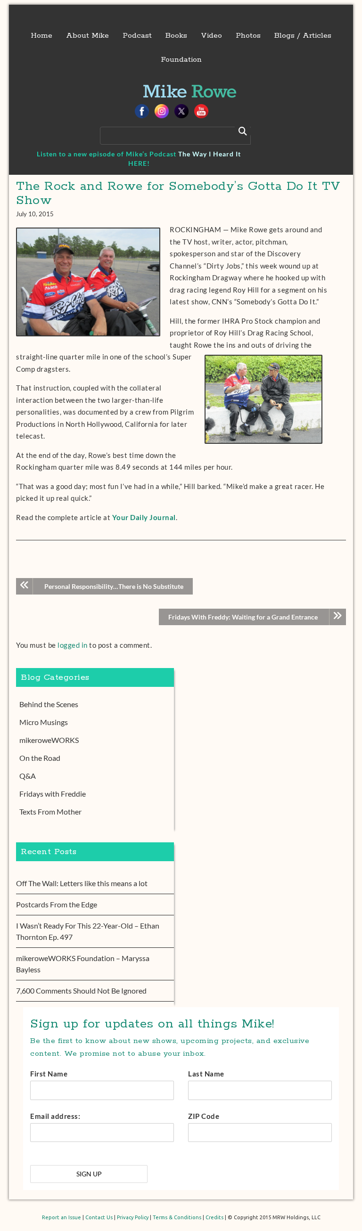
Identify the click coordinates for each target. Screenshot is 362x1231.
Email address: (55, 1116)
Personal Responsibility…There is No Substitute (113, 586)
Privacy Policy (132, 1217)
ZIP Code (203, 1116)
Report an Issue (61, 1217)
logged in (73, 645)
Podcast (137, 36)
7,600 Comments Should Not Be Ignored (81, 990)
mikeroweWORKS (49, 739)
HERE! (139, 163)
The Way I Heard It (209, 154)
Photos (248, 36)
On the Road (39, 757)
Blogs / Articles (302, 36)
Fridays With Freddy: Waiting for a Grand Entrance (243, 617)
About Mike (87, 36)
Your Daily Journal (144, 517)
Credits (214, 1217)
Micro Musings (43, 721)
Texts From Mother (50, 811)
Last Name (206, 1073)
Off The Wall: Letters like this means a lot (82, 883)
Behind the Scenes (48, 704)
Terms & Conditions (177, 1217)
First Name (48, 1073)
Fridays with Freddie (52, 793)
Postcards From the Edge (56, 904)
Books (176, 36)
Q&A (27, 775)
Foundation (181, 60)
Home (41, 36)
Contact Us (99, 1217)
